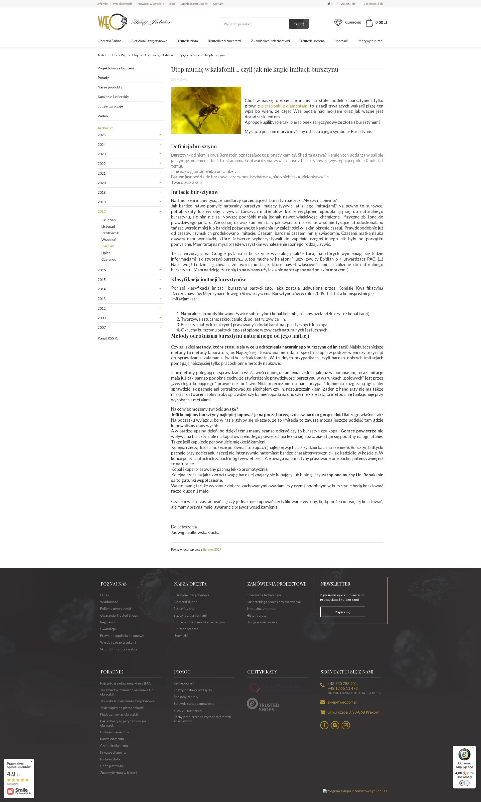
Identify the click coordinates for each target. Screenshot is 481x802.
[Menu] (473, 749)
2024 (102, 144)
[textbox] (265, 24)
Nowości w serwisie (151, 4)
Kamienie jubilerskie (113, 96)
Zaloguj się (348, 4)
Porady (103, 77)
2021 (102, 173)
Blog (172, 4)
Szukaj (299, 24)
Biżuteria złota (187, 41)
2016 (102, 270)
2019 (102, 192)
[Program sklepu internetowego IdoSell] (355, 791)
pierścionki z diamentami (284, 105)
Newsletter (335, 584)
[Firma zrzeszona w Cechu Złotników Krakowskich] (277, 693)
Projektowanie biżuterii (116, 68)
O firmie (102, 4)
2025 (102, 135)
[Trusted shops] (263, 710)
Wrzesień (108, 239)
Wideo (103, 116)
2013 (102, 298)
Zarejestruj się (373, 4)
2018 (102, 202)
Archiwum (105, 128)
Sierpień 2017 (212, 549)
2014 (102, 289)
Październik (110, 233)
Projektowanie (123, 4)
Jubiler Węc (119, 55)
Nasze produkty (110, 87)
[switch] (464, 783)
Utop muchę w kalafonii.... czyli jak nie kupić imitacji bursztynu (184, 55)
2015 (102, 279)
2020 (102, 183)
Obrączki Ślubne (110, 41)
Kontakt (218, 4)
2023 (102, 154)
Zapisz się (342, 612)
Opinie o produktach (194, 4)
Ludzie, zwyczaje (110, 106)
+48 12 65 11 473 (343, 688)
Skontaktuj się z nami (347, 672)
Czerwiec (108, 259)
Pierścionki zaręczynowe (149, 41)
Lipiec (105, 253)
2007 (102, 327)
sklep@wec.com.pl (342, 702)
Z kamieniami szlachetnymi (270, 41)
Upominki (341, 41)
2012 (102, 308)
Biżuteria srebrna (312, 41)
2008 (102, 318)
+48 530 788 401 (342, 683)
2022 (102, 163)
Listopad (108, 226)
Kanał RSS (106, 338)
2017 (102, 211)
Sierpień (107, 246)
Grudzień (108, 220)
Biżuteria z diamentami (224, 41)
